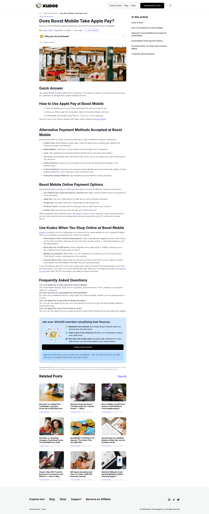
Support (76, 499)
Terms (43, 509)
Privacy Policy (34, 509)
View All (122, 376)
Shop (63, 499)
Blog (52, 499)
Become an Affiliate (98, 499)
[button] (92, 30)
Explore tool (36, 499)
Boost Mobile (100, 119)
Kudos (78, 213)
